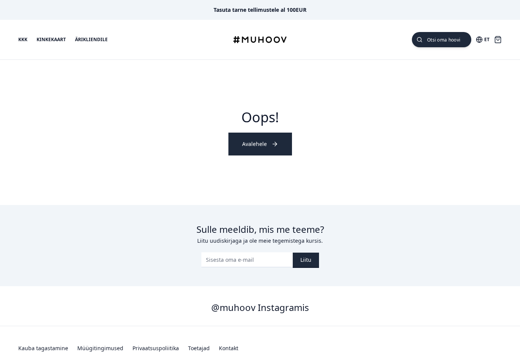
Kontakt (228, 348)
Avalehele (254, 143)
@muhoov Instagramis (260, 307)
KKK (22, 40)
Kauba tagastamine (43, 348)
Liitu (305, 259)
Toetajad (199, 348)
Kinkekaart (51, 40)
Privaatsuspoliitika (155, 348)
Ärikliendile (91, 40)
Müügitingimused (100, 348)
